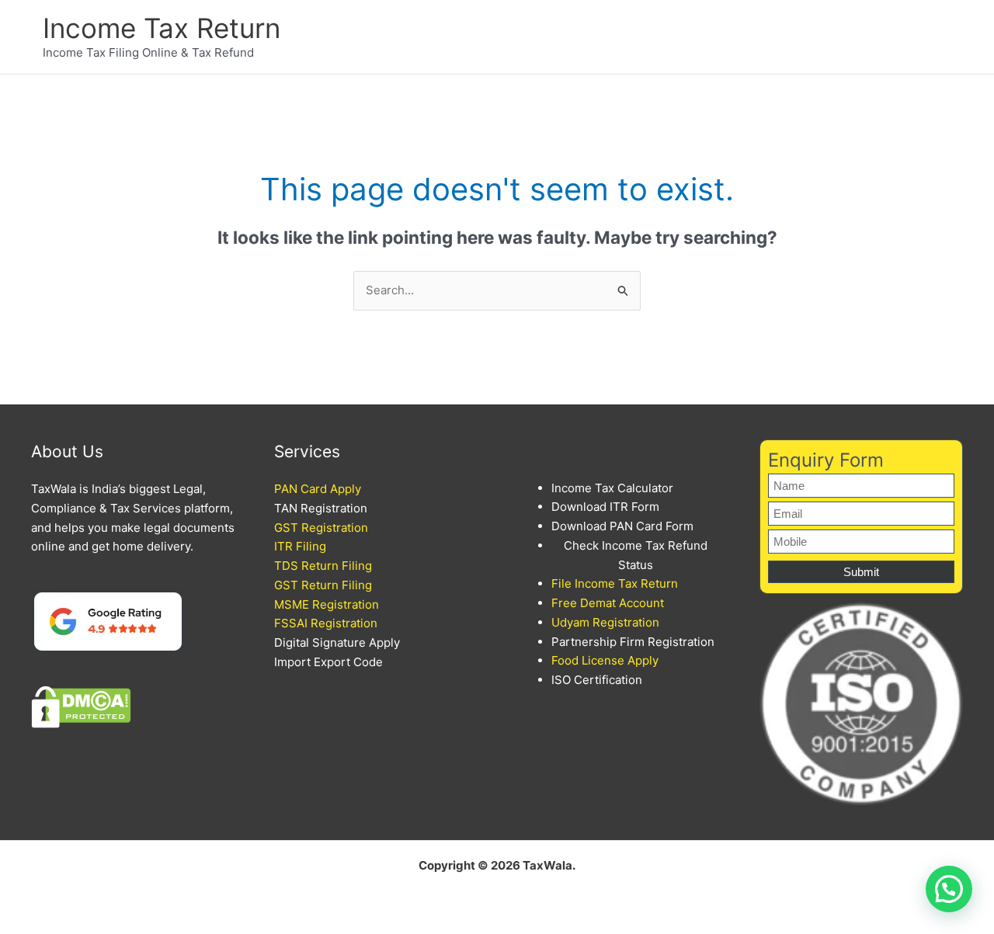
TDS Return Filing (323, 565)
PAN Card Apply (317, 488)
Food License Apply (605, 660)
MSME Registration (326, 604)
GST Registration (321, 527)
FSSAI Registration (325, 623)
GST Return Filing (323, 585)
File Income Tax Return (614, 583)
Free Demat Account (607, 602)
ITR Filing (300, 546)
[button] (949, 889)
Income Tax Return (161, 28)
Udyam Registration (605, 622)
